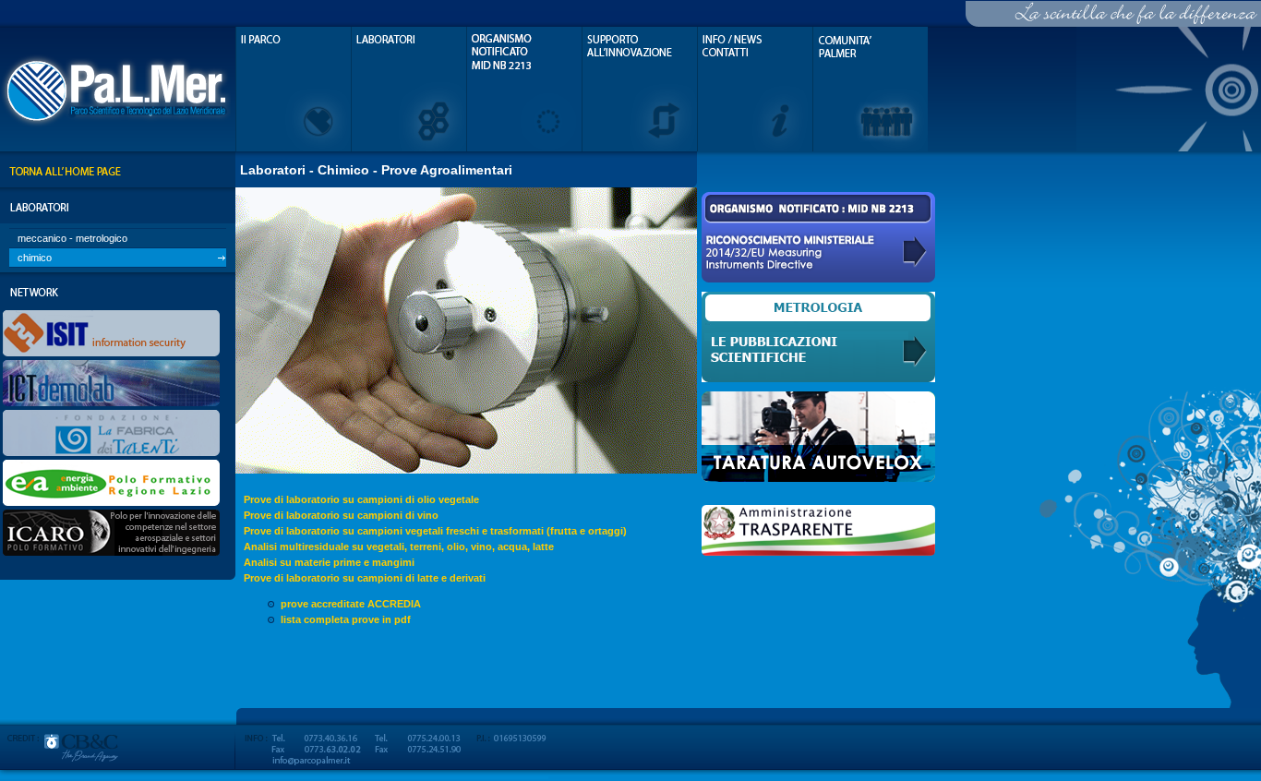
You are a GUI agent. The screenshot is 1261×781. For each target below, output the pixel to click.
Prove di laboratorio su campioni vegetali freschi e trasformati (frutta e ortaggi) (435, 530)
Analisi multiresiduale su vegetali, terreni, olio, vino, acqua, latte (399, 546)
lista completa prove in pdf (346, 619)
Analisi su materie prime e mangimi (329, 562)
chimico (35, 257)
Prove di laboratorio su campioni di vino (341, 515)
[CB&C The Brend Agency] (117, 775)
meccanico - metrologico (72, 238)
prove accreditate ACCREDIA (351, 603)
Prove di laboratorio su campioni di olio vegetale (361, 499)
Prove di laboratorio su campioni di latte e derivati (365, 577)
